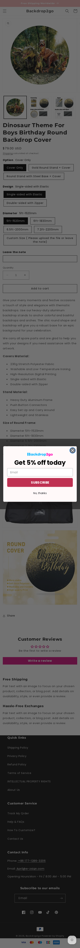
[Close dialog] (73, 450)
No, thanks (40, 493)
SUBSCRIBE (40, 482)
